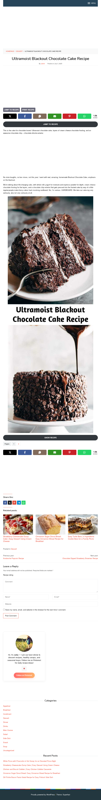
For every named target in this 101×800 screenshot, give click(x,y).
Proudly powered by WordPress (43, 794)
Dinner (5, 722)
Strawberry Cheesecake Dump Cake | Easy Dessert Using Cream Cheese (17, 538)
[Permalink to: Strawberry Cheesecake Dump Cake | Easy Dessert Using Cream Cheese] (18, 524)
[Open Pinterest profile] (24, 668)
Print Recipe (28, 109)
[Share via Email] (54, 116)
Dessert (14, 549)
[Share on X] (10, 116)
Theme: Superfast (63, 794)
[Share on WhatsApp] (84, 116)
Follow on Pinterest (24, 675)
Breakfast (7, 710)
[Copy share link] (40, 116)
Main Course (8, 730)
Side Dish (7, 738)
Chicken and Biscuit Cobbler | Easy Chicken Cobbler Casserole (27, 769)
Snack (5, 742)
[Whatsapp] (24, 503)
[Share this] (5, 503)
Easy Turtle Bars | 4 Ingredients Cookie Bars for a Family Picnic (81, 537)
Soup (5, 746)
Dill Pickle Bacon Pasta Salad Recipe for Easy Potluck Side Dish (28, 777)
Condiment (7, 714)
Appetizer (6, 706)
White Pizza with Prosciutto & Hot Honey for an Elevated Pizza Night (29, 761)
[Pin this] (14, 503)
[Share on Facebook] (25, 116)
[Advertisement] (50, 27)
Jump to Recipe (11, 109)
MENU (93, 3)
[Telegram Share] (19, 503)
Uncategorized (8, 750)
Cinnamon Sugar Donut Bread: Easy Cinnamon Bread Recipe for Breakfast (49, 538)
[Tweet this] (10, 503)
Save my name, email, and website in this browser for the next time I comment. (35, 609)
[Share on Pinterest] (69, 116)
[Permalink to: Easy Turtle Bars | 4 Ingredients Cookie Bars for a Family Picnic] (83, 524)
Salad (5, 734)
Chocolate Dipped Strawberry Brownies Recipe (80, 557)
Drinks (5, 726)
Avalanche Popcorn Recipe (13, 557)
